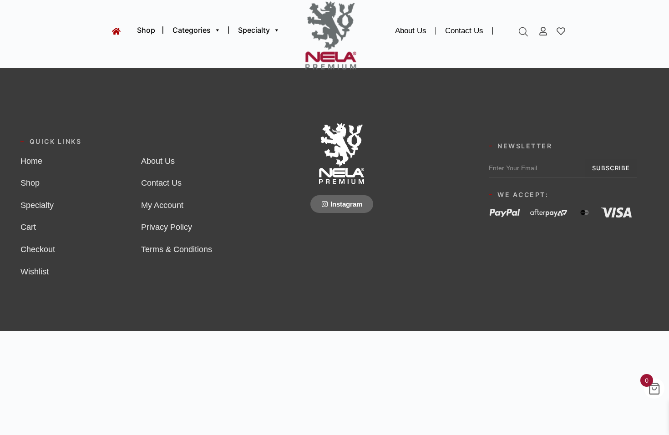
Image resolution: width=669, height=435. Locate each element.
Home (31, 161)
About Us (410, 30)
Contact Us (464, 30)
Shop (146, 30)
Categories (191, 30)
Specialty (254, 30)
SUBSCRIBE (611, 168)
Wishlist (34, 271)
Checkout (37, 249)
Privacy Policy (166, 227)
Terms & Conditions (176, 249)
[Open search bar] (523, 31)
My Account (162, 205)
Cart (28, 227)
